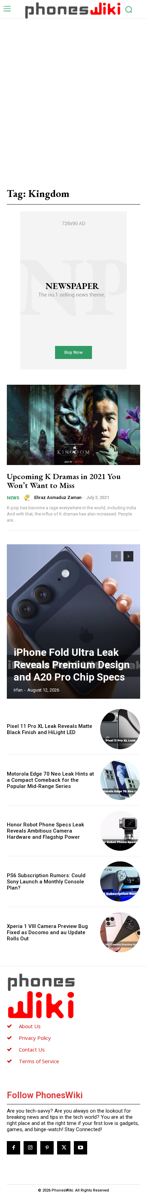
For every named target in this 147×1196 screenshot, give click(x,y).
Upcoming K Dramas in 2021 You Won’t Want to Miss (64, 480)
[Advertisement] (73, 96)
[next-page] (128, 556)
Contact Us (32, 1049)
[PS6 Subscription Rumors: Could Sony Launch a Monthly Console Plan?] (120, 881)
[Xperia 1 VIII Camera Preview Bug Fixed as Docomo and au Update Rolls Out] (120, 932)
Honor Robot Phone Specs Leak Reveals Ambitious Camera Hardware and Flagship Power (45, 831)
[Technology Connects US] (72, 10)
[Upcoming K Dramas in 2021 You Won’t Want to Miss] (73, 425)
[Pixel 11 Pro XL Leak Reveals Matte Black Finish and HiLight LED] (120, 729)
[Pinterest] (47, 1147)
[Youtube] (80, 1147)
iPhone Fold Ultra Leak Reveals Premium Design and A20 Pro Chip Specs (72, 664)
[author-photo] (28, 497)
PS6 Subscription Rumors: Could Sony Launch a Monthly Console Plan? (46, 881)
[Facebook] (13, 1147)
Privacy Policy (35, 1037)
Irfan (18, 690)
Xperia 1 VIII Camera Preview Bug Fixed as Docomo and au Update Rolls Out (47, 932)
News (13, 497)
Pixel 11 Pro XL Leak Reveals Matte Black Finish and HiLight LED (49, 729)
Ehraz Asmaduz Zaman (57, 497)
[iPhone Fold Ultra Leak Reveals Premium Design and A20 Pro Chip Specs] (73, 621)
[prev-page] (116, 556)
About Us (30, 1026)
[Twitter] (63, 1147)
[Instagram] (30, 1147)
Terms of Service (39, 1061)
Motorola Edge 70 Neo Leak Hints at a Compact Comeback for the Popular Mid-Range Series (50, 780)
